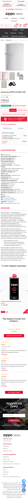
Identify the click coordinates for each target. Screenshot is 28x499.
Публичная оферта (8, 461)
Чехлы (22, 30)
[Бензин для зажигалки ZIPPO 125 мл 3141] (14, 287)
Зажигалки (7, 30)
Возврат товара (8, 451)
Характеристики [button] (7, 128)
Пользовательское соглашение (12, 463)
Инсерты (15, 30)
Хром (18, 203)
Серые (14, 203)
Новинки (6, 472)
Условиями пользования (18, 425)
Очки (6, 33)
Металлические (8, 203)
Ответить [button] (4, 354)
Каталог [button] (6, 18)
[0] (24, 25)
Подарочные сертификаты (18, 36)
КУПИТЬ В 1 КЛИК (22, 110)
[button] (7, 6)
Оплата (6, 448)
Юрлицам (14, 18)
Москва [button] (11, 132)
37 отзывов (5, 304)
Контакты (14, 21)
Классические (7, 199)
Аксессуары (5, 36)
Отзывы (22, 18)
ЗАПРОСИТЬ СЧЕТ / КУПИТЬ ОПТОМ (14, 114)
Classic (8, 196)
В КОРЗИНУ (13, 110)
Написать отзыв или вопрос (14, 335)
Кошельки (13, 33)
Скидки (6, 474)
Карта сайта (7, 459)
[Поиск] (2, 25)
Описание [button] (20, 128)
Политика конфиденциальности (12, 476)
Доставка (6, 446)
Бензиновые (10, 201)
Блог (5, 469)
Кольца (21, 33)
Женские (6, 198)
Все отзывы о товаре (14, 392)
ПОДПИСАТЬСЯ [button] (14, 420)
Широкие (14, 199)
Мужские (11, 198)
